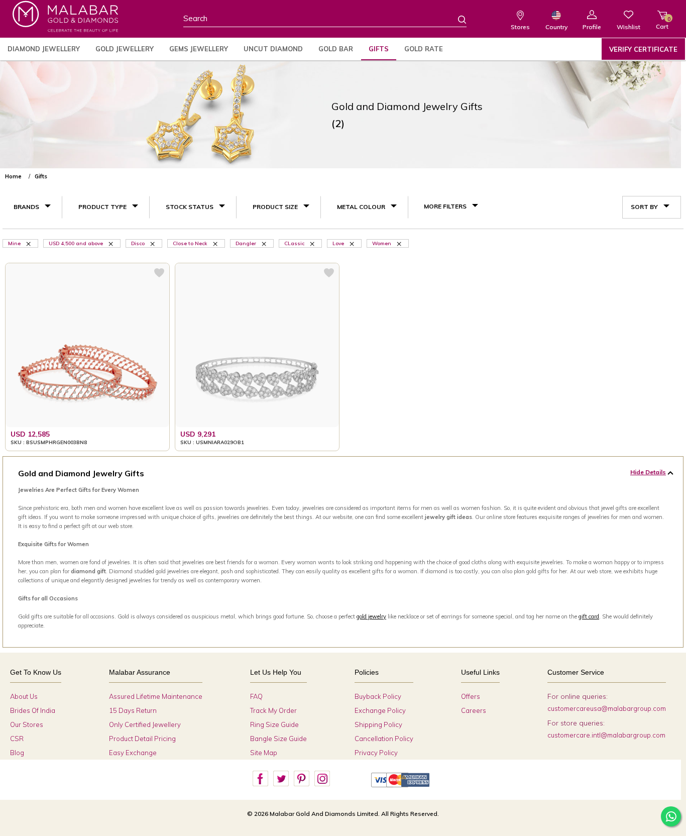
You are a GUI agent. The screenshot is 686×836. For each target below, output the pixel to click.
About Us (24, 696)
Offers (470, 696)
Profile (592, 27)
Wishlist (628, 27)
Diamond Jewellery (44, 49)
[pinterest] (301, 779)
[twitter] (280, 779)
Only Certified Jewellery (145, 724)
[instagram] (321, 779)
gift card (589, 616)
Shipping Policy (378, 724)
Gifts (379, 49)
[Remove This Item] (29, 243)
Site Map (263, 753)
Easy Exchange (133, 753)
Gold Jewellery (124, 49)
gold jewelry (371, 616)
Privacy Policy (376, 753)
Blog (17, 753)
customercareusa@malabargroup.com (606, 708)
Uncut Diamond (273, 49)
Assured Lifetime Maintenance (155, 696)
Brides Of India (32, 710)
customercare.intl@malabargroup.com (606, 735)
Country (556, 27)
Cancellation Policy (384, 739)
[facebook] (260, 779)
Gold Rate (423, 49)
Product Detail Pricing (142, 739)
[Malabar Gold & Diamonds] (65, 16)
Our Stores (26, 724)
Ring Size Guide (274, 724)
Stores (520, 27)
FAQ (256, 696)
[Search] (456, 19)
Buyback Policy (378, 696)
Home (13, 176)
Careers (473, 710)
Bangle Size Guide (278, 739)
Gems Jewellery (198, 49)
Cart (662, 23)
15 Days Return (133, 710)
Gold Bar (335, 49)
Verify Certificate (643, 49)
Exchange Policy (380, 710)
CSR (17, 739)
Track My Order (273, 710)
